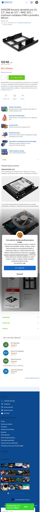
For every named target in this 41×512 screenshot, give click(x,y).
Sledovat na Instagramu (16, 490)
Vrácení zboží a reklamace (9, 440)
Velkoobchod (5, 432)
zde (24, 263)
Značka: (7, 25)
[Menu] (37, 2)
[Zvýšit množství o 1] (8, 75)
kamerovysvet (8, 404)
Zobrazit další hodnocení (31, 375)
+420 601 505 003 (9, 398)
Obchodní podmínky (7, 437)
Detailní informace (6, 89)
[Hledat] (27, 2)
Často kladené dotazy (8, 435)
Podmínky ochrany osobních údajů (12, 443)
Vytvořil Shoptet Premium (21, 497)
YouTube (6, 410)
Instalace (4, 424)
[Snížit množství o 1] (8, 78)
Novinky (3, 429)
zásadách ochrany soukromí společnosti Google (19, 254)
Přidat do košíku (18, 76)
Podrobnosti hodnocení (24, 23)
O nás (3, 419)
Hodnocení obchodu (7, 427)
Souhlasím (21, 268)
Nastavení (20, 274)
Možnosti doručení (6, 71)
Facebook (7, 401)
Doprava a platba (6, 421)
